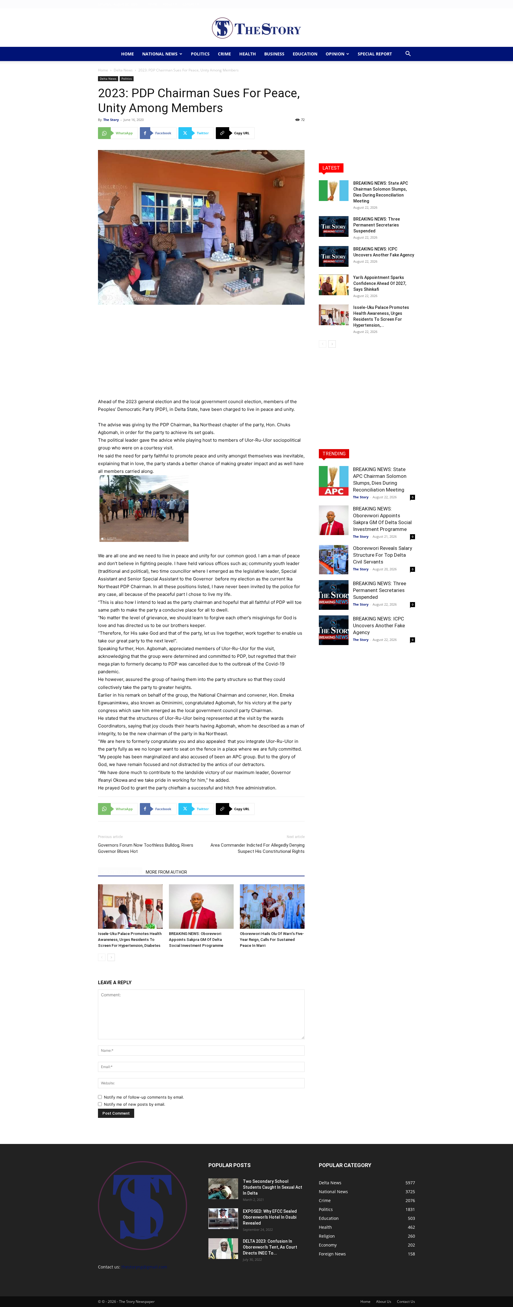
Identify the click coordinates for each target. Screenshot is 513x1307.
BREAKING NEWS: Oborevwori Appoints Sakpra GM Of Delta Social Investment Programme (196, 939)
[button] (408, 54)
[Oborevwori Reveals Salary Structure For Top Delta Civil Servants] (334, 559)
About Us (170, 4)
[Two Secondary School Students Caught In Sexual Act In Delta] (223, 1188)
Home (152, 4)
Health (247, 54)
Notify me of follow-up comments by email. (144, 1097)
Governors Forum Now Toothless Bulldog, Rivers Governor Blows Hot (145, 848)
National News (160, 54)
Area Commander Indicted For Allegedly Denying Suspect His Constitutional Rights (257, 848)
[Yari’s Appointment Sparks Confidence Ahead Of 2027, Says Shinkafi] (334, 285)
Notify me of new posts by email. (134, 1104)
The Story (111, 119)
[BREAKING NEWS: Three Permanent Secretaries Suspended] (334, 226)
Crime (224, 54)
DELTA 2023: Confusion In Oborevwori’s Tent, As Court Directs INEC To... (270, 1247)
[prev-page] (101, 957)
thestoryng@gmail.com (144, 1267)
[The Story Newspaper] (256, 28)
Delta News (123, 70)
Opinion (335, 54)
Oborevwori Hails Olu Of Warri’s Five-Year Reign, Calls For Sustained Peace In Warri (272, 939)
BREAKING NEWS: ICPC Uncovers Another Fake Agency (379, 625)
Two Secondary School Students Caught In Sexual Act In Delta (272, 1187)
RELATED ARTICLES (120, 872)
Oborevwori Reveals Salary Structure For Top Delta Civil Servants (382, 555)
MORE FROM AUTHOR (166, 872)
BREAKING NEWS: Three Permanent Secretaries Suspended (376, 225)
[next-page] (111, 957)
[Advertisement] (201, 353)
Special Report (375, 54)
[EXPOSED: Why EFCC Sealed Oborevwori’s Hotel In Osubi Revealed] (223, 1218)
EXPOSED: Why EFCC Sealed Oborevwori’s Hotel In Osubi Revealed (270, 1217)
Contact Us (191, 4)
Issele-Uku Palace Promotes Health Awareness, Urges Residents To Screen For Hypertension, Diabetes (130, 939)
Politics (200, 54)
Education (305, 54)
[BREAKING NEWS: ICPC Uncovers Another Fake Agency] (334, 256)
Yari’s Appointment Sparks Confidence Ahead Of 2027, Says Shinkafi (379, 283)
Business (274, 54)
